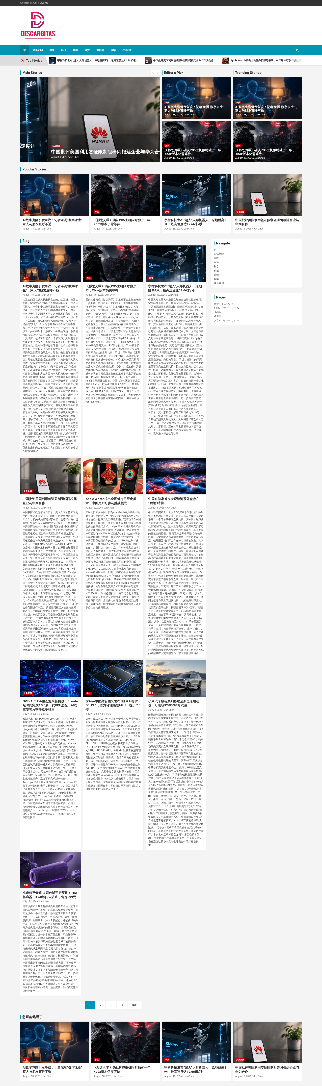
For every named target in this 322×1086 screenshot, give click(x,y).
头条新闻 (28, 146)
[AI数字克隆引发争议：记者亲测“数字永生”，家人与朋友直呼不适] (50, 263)
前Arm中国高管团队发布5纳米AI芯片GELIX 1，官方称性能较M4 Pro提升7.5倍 (113, 705)
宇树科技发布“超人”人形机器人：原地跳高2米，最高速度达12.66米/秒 (195, 222)
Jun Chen (47, 157)
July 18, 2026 (30, 901)
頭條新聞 (38, 50)
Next (134, 1004)
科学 (75, 50)
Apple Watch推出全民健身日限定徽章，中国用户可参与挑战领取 (111, 501)
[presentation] (153, 72)
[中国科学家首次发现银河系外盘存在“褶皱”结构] (176, 476)
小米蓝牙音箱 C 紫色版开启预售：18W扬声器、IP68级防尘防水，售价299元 (50, 895)
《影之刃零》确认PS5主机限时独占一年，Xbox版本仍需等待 (194, 152)
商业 (151, 693)
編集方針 (219, 316)
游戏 (167, 145)
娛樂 (113, 50)
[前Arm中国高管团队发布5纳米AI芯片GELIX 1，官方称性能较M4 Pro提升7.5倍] (113, 678)
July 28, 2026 (30, 714)
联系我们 (127, 50)
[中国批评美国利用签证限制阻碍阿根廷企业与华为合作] (50, 476)
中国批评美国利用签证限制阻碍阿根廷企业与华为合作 (79, 152)
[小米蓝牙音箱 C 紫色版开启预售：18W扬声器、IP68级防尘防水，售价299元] (50, 870)
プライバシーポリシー (226, 320)
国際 (52, 50)
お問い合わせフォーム (226, 307)
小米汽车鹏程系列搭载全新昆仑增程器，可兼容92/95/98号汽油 (173, 703)
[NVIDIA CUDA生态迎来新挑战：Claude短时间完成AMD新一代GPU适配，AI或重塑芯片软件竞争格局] (50, 678)
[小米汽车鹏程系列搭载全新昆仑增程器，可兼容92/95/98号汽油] (176, 678)
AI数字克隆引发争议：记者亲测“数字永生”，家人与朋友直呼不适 (195, 109)
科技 (87, 50)
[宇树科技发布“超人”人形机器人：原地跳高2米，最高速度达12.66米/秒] (176, 263)
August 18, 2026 (173, 114)
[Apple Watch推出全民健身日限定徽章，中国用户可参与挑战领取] (113, 476)
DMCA (217, 312)
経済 (63, 50)
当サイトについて (224, 303)
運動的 (100, 50)
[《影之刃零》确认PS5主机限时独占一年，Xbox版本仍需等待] (113, 263)
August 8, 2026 (31, 157)
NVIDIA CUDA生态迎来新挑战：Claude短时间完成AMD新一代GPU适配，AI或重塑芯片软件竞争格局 (50, 705)
